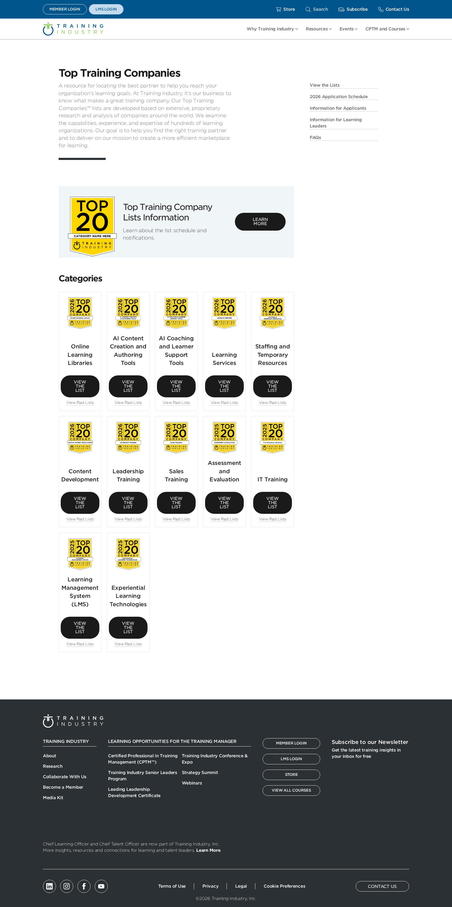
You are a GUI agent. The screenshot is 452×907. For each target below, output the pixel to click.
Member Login (64, 9)
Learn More (260, 221)
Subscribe (357, 9)
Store (289, 9)
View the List (80, 386)
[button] (317, 9)
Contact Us (397, 9)
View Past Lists (80, 402)
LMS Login (106, 9)
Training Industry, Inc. (73, 29)
